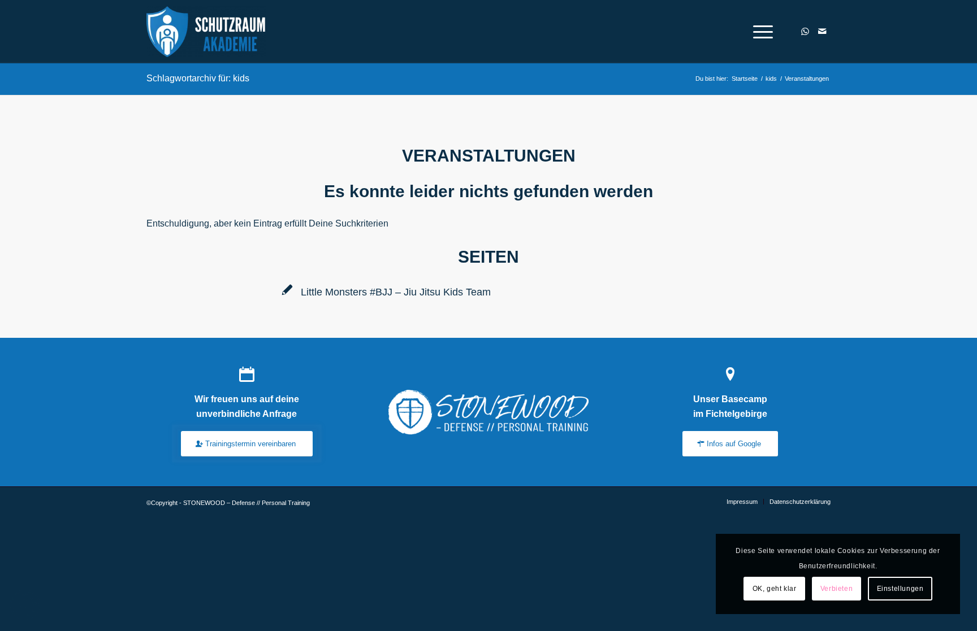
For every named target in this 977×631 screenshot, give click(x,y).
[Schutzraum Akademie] (208, 32)
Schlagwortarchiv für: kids (197, 78)
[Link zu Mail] (822, 31)
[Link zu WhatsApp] (805, 31)
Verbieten (836, 589)
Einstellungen (900, 589)
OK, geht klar (775, 589)
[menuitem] (759, 32)
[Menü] (759, 32)
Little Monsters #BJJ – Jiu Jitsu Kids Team (396, 292)
